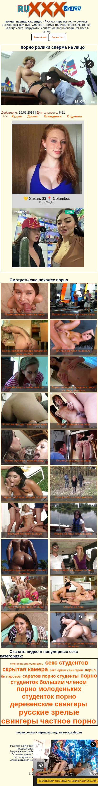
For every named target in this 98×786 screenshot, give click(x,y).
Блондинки (52, 116)
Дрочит (33, 116)
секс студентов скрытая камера (45, 665)
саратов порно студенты (50, 676)
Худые (17, 116)
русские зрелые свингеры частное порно (48, 716)
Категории (40, 37)
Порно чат (58, 37)
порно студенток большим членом (53, 679)
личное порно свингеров (26, 663)
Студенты (74, 116)
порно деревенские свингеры (48, 700)
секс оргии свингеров (66, 670)
